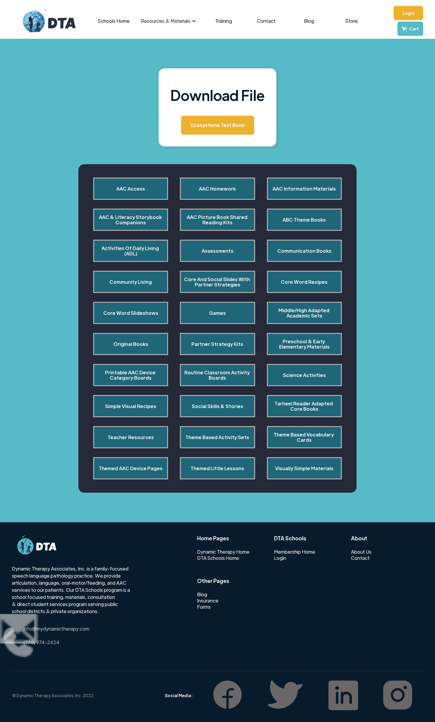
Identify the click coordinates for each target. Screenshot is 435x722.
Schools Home (114, 21)
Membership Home (294, 551)
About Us (361, 551)
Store (351, 21)
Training (223, 21)
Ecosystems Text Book (218, 125)
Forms (204, 607)
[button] (168, 21)
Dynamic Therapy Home (223, 551)
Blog (309, 21)
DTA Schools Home (218, 558)
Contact (266, 21)
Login (408, 13)
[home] (46, 21)
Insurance (207, 600)
